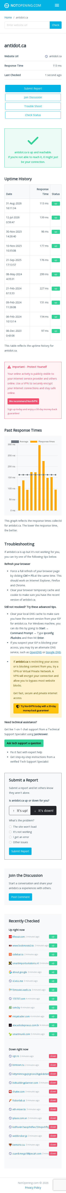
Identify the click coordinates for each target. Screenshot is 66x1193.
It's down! (43, 810)
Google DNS (53, 652)
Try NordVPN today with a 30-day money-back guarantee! (38, 708)
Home (8, 17)
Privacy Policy (33, 1187)
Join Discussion (33, 97)
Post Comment (20, 897)
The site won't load (24, 826)
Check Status (33, 115)
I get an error (21, 837)
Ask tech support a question (24, 743)
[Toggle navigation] (57, 5)
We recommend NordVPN (23, 401)
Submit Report (33, 88)
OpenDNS (36, 652)
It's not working (22, 832)
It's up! (20, 810)
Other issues (20, 842)
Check (55, 25)
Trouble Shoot (33, 106)
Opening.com (26, 5)
